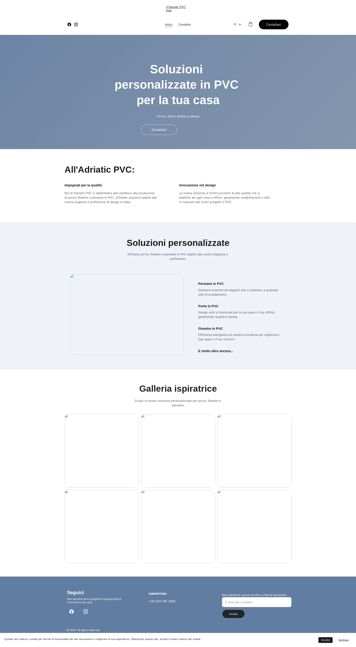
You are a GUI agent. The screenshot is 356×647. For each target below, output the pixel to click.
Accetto (325, 640)
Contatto (184, 24)
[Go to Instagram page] (76, 24)
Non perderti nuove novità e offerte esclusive (254, 595)
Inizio (168, 24)
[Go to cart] (250, 24)
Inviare (233, 613)
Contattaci (273, 24)
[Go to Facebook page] (70, 24)
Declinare (344, 640)
